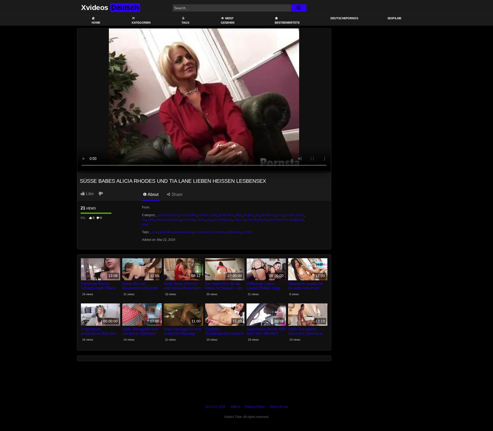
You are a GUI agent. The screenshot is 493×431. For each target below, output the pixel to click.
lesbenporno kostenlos (209, 232)
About (152, 194)
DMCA (235, 407)
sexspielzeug (222, 220)
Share (176, 194)
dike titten (166, 232)
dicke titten (226, 215)
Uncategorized (257, 220)
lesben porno (295, 215)
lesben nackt (183, 232)
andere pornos (168, 215)
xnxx (145, 224)
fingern (249, 215)
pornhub (188, 220)
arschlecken (188, 215)
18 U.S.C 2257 (215, 407)
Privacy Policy (255, 407)
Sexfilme (394, 18)
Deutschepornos (344, 18)
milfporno (233, 232)
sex (209, 220)
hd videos (268, 215)
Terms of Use (279, 407)
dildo (238, 215)
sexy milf (239, 220)
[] (298, 8)
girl (257, 215)
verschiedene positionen (286, 220)
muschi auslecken (168, 220)
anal (155, 232)
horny (280, 215)
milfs (151, 220)
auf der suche (207, 215)
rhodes (200, 220)
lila (144, 220)
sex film (247, 232)
